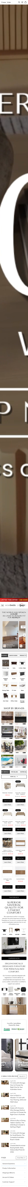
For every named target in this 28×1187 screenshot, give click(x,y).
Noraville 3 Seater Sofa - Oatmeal (20, 793)
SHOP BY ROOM (13, 655)
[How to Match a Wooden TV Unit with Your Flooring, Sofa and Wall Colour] (5, 1095)
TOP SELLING (14, 771)
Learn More (7, 805)
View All (13, 776)
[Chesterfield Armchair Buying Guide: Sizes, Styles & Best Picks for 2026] (5, 1145)
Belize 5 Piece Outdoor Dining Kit (7, 851)
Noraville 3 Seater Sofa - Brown (20, 822)
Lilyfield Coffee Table (7, 879)
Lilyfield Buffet (20, 879)
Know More (20, 1157)
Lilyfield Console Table (20, 851)
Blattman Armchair (7, 793)
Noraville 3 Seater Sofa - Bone (7, 822)
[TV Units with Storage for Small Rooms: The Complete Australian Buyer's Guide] (5, 1132)
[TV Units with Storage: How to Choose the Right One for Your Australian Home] (5, 1082)
